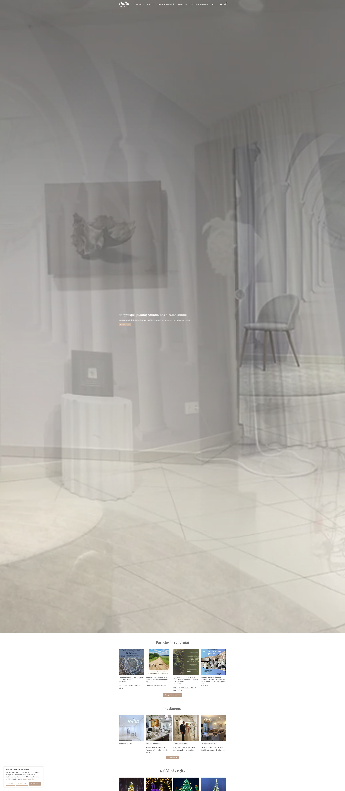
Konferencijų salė (125, 743)
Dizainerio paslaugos (208, 743)
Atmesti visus (22, 783)
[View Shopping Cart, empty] (225, 4)
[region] (23, 776)
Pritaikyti (10, 783)
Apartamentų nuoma (153, 743)
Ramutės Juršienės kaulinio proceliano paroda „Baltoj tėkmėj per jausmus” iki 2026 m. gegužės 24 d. (213, 680)
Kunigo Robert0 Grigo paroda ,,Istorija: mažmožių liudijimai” (157, 678)
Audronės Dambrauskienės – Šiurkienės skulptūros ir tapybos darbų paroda (185, 679)
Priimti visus (35, 783)
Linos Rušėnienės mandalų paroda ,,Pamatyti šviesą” (131, 678)
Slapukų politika (29, 779)
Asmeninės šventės (180, 743)
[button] (153, 4)
